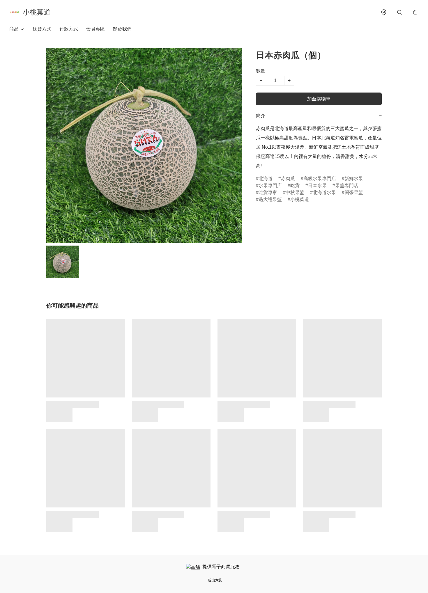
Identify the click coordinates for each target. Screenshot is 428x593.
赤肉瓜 (288, 178)
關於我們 (122, 28)
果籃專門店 (346, 185)
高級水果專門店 (319, 178)
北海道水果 (324, 192)
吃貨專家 (268, 192)
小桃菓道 (299, 199)
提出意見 (215, 580)
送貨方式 (42, 28)
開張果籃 (353, 192)
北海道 (266, 178)
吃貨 (295, 185)
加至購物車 (318, 98)
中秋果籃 (295, 192)
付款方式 (68, 28)
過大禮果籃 (270, 199)
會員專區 (95, 28)
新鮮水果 (353, 178)
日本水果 (317, 185)
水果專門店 (270, 185)
